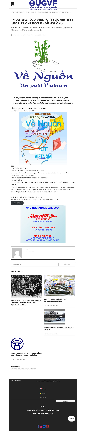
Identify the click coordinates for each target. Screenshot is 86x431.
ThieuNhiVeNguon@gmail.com (34, 197)
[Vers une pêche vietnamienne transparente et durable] (59, 285)
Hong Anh (27, 249)
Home (12, 12)
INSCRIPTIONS (17, 203)
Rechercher (43, 397)
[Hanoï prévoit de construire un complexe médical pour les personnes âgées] (26, 344)
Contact (72, 418)
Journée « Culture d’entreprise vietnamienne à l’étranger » (48, 381)
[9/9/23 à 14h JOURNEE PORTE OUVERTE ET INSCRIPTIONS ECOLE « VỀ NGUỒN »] (17, 253)
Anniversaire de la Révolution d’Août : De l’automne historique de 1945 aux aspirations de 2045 (26, 303)
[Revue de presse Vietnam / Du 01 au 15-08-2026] (59, 316)
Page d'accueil (19, 12)
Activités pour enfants (30, 12)
